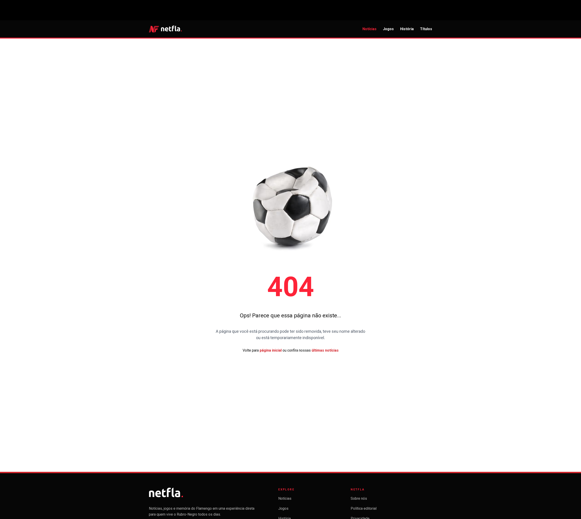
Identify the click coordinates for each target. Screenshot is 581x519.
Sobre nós (359, 498)
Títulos (426, 29)
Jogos (388, 29)
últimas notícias (325, 350)
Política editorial (364, 508)
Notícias (369, 29)
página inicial (271, 350)
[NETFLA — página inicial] (165, 29)
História (407, 29)
